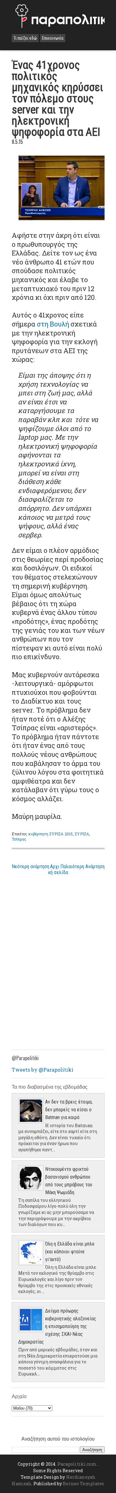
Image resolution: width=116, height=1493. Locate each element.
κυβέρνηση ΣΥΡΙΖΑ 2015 (50, 833)
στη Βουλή (53, 323)
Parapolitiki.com (77, 1464)
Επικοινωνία (52, 38)
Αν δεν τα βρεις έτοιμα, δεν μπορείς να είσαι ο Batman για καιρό (68, 1109)
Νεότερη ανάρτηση (30, 866)
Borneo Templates (83, 1483)
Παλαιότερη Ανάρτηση (82, 866)
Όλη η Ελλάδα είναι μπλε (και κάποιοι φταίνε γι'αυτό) (70, 1251)
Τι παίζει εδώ (25, 38)
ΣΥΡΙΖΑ (82, 833)
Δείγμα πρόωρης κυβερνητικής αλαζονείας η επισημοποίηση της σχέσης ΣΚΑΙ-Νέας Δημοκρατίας (57, 1326)
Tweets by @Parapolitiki (42, 1069)
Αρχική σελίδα (58, 869)
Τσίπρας (19, 839)
